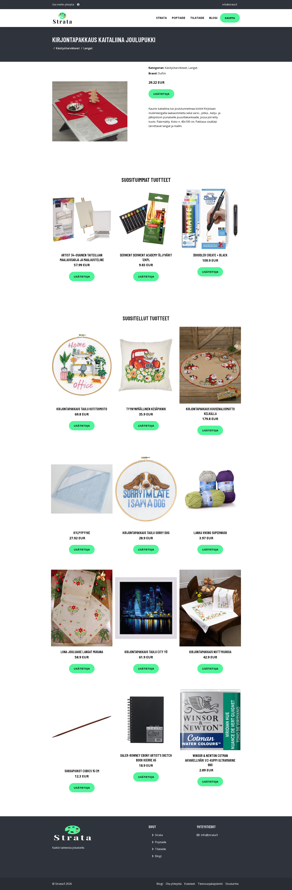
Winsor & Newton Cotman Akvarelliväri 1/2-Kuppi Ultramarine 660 (210, 760)
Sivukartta (231, 884)
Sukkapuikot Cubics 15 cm (82, 771)
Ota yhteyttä (173, 884)
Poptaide (178, 18)
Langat (88, 48)
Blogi (213, 18)
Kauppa (230, 18)
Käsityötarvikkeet (68, 48)
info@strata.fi (229, 4)
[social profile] (78, 4)
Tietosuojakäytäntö (210, 884)
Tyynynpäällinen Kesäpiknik (146, 409)
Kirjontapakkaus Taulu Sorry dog (146, 533)
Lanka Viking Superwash (210, 533)
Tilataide (197, 18)
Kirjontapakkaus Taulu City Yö (146, 652)
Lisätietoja (161, 93)
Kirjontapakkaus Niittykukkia (210, 652)
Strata (161, 18)
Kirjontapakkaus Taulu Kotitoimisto (81, 409)
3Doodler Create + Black (210, 255)
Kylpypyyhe (82, 533)
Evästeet (189, 884)
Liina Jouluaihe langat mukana (82, 652)
